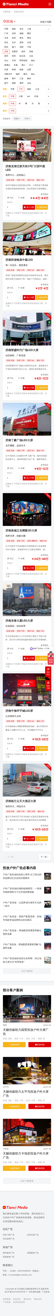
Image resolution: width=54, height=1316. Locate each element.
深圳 (14, 33)
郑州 (14, 56)
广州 (6, 33)
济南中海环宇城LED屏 (19, 710)
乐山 (6, 60)
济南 (6, 51)
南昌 (21, 69)
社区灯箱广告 (33, 1235)
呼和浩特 (23, 60)
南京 (23, 51)
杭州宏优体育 (19, 1302)
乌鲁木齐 (8, 74)
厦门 (14, 47)
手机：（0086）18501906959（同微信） (21, 1271)
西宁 (14, 78)
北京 (21, 29)
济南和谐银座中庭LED (19, 259)
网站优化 (38, 1299)
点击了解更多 (27, 971)
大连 (31, 56)
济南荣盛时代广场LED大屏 (22, 350)
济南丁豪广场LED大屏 (19, 440)
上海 (29, 29)
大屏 (21, 96)
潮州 (21, 83)
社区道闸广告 (8, 1238)
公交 (37, 89)
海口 (23, 65)
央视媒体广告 (33, 1253)
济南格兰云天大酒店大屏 (21, 801)
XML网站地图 (34, 1292)
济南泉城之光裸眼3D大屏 (21, 530)
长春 (16, 65)
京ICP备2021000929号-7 (16, 1292)
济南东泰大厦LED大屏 (19, 620)
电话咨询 (41, 208)
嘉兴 (25, 74)
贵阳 (21, 42)
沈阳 (21, 47)
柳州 (29, 78)
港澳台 (7, 65)
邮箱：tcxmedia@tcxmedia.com (17, 1275)
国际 (14, 29)
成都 (21, 33)
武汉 (6, 42)
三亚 (21, 78)
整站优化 (27, 1299)
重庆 (29, 33)
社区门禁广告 (8, 1235)
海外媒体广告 (8, 1253)
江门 (31, 65)
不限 (6, 29)
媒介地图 (46, 21)
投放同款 (41, 1044)
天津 (6, 38)
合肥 (29, 69)
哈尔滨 (22, 56)
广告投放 (46, 1292)
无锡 (31, 51)
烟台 (33, 60)
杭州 (14, 38)
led (28, 96)
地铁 (29, 89)
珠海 (14, 69)
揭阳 (14, 83)
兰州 (14, 60)
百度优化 (17, 1299)
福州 (18, 74)
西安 (29, 38)
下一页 (44, 857)
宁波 (29, 47)
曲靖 (6, 78)
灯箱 (36, 96)
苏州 (6, 56)
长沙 (14, 42)
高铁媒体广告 (8, 1257)
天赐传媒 (7, 11)
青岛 (21, 38)
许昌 (6, 69)
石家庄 (15, 51)
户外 (21, 89)
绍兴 (6, 47)
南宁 (6, 83)
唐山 (33, 74)
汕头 (29, 83)
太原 (29, 42)
